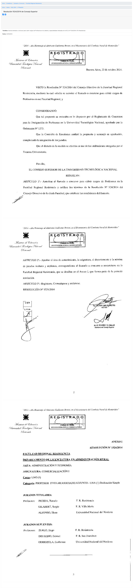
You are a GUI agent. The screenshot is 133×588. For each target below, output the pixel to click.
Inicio (3, 3)
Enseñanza (9, 3)
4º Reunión (20, 7)
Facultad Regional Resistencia (34, 3)
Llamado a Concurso (19, 3)
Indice (8, 7)
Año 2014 (13, 7)
